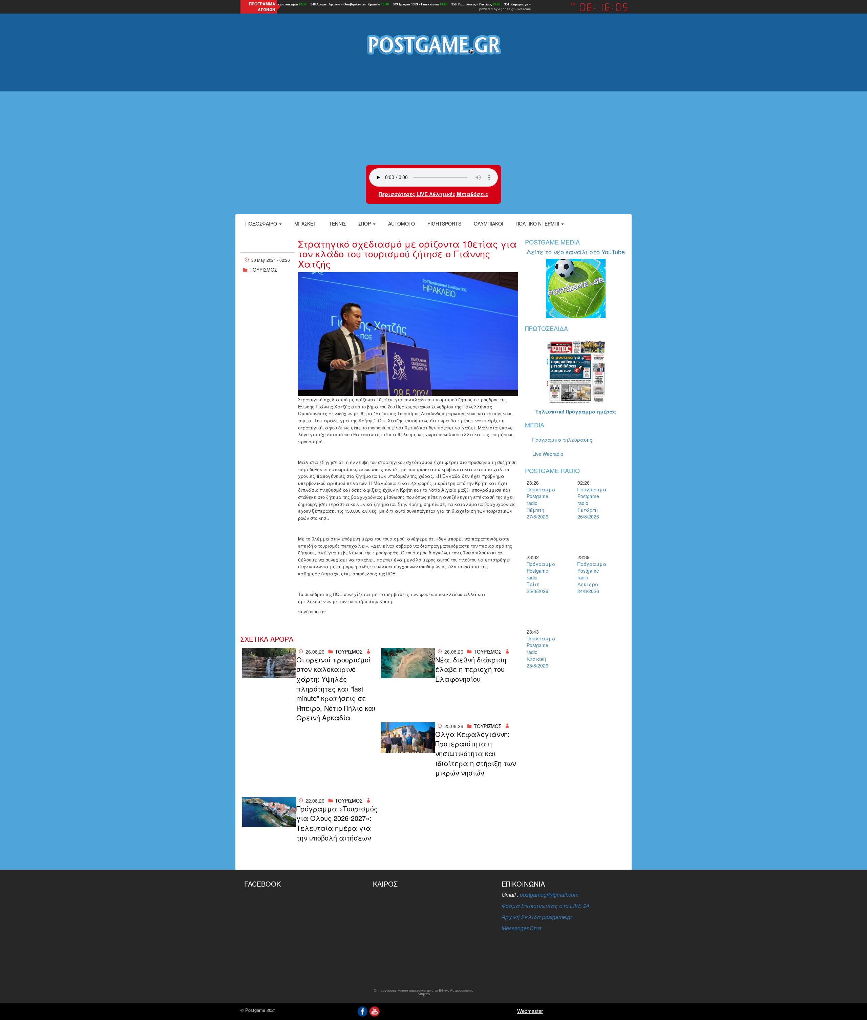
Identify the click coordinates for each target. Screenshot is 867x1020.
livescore (524, 9)
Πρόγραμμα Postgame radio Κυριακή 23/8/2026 (538, 652)
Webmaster (530, 1010)
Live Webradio (547, 453)
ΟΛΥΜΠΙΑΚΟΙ (488, 223)
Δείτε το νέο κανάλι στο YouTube (576, 251)
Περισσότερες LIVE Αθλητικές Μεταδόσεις (433, 194)
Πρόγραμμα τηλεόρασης (562, 439)
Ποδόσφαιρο (262, 223)
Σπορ (365, 223)
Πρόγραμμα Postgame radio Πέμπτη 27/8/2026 (538, 503)
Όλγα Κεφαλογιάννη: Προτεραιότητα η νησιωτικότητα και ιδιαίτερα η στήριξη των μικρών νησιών (475, 753)
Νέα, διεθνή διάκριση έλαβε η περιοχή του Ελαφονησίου (470, 669)
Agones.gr (506, 9)
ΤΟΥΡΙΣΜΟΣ (263, 269)
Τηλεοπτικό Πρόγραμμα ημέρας (575, 411)
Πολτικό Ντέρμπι (538, 223)
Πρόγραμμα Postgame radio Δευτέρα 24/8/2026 (589, 577)
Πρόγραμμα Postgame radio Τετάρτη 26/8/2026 (589, 503)
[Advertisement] (433, 110)
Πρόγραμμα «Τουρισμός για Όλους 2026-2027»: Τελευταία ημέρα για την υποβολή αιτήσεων (337, 823)
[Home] (433, 44)
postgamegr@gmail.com (549, 894)
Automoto (401, 223)
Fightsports (444, 223)
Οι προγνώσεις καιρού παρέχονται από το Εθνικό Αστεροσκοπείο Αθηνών (423, 992)
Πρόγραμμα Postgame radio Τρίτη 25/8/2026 (538, 577)
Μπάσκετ (305, 223)
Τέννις (337, 223)
